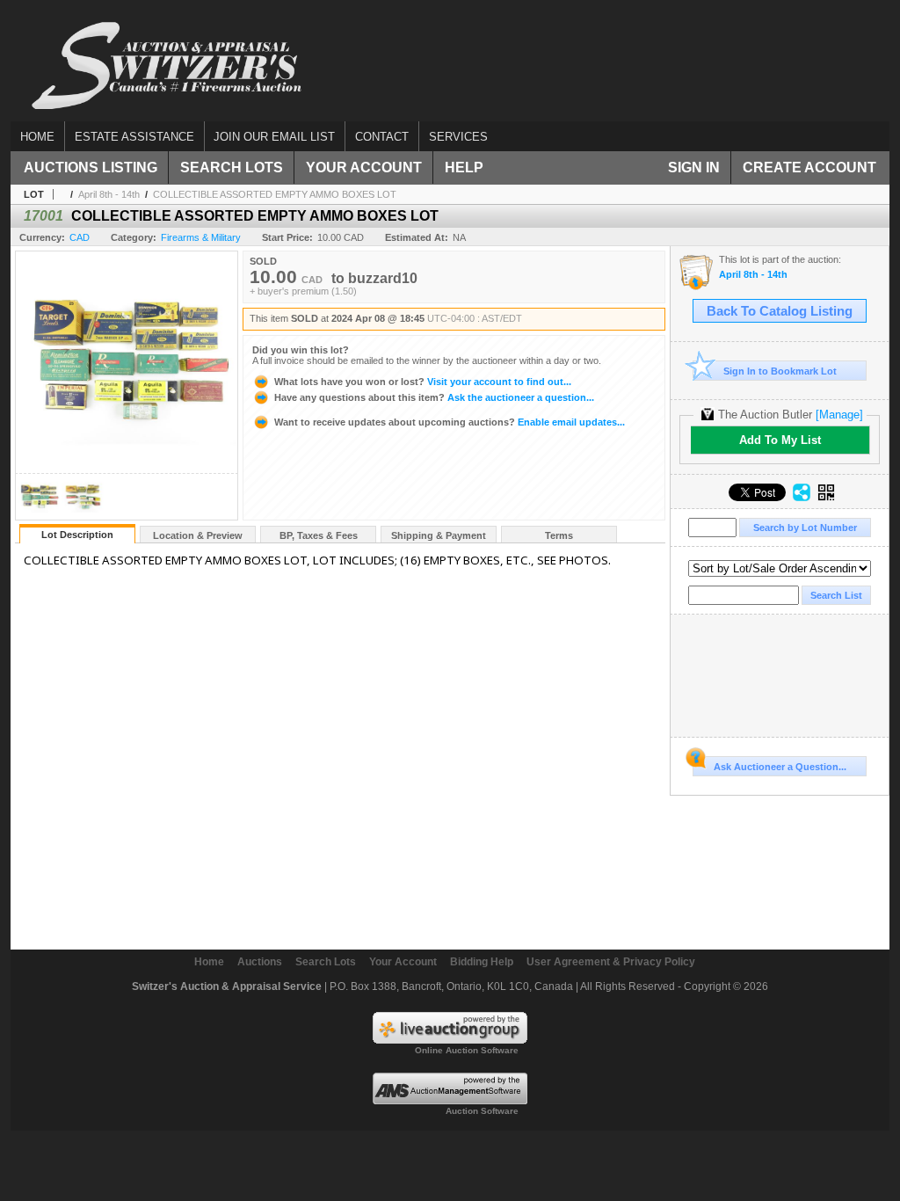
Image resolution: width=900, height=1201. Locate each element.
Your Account (364, 167)
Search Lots (231, 167)
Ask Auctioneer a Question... (780, 766)
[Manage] (839, 414)
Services (458, 136)
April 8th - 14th (109, 194)
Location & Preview (198, 535)
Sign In (694, 167)
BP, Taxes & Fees (318, 535)
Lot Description (77, 534)
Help (464, 167)
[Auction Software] (450, 1101)
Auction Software (482, 1111)
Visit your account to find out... (422, 381)
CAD (79, 237)
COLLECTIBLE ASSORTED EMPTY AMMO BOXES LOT (274, 194)
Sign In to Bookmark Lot (780, 371)
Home (37, 136)
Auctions (259, 962)
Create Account (809, 167)
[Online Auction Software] (450, 1040)
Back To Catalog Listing (780, 311)
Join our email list (274, 136)
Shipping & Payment (438, 535)
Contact (382, 136)
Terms (559, 535)
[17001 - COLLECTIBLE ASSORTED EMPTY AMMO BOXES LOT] (39, 514)
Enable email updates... (449, 422)
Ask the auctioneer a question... (434, 397)
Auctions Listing (90, 167)
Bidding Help (481, 962)
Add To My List (780, 440)
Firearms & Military (201, 237)
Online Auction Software (467, 1050)
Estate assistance (134, 136)
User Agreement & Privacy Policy (610, 962)
